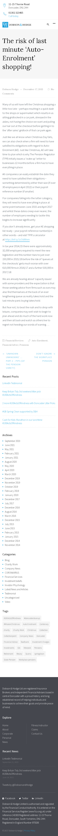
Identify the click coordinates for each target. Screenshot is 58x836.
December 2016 (12, 507)
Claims (34, 729)
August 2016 (11, 511)
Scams (28, 653)
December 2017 (12, 499)
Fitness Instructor (39, 725)
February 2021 (12, 453)
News (5, 742)
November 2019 (12, 482)
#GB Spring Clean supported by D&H (20, 411)
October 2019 (11, 486)
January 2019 (11, 495)
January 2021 (11, 457)
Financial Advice (10, 345)
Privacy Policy (29, 830)
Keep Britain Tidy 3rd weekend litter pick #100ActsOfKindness (21, 393)
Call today (14, 16)
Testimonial (10, 593)
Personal (6, 737)
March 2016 (10, 515)
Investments (9, 648)
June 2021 (10, 445)
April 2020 (9, 470)
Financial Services (14, 340)
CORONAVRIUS (12, 572)
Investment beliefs (13, 581)
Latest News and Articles (16, 589)
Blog (7, 560)
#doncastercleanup (32, 618)
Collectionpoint (10, 636)
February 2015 (12, 532)
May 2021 (9, 449)
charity (7, 630)
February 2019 (12, 490)
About (5, 729)
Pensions (24, 345)
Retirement (8, 653)
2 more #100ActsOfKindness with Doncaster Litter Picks (28, 403)
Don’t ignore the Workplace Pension (43, 357)
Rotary (19, 653)
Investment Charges (40, 642)
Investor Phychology (15, 585)
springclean (39, 653)
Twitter (25, 798)
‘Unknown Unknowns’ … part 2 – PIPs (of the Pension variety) (15, 360)
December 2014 (12, 540)
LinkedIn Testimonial (12, 383)
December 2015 (12, 520)
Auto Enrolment (40, 340)
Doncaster (41, 636)
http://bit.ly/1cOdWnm (17, 239)
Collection (43, 630)
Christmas (31, 630)
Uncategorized (12, 597)
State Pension (9, 659)
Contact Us (36, 733)
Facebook (10, 798)
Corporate (7, 733)
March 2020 (10, 474)
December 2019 (12, 478)
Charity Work (11, 564)
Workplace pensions (27, 659)
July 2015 (9, 524)
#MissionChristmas (12, 624)
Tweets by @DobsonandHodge (17, 784)
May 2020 (9, 465)
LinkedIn (39, 798)
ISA (19, 648)
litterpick (27, 648)
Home (5, 725)
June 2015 (10, 528)
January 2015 (11, 536)
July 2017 (9, 503)
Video (7, 601)
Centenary (44, 624)
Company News (12, 568)
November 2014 (12, 545)
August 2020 (11, 461)
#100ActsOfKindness (12, 618)
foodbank (25, 642)
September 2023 (12, 440)
